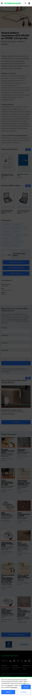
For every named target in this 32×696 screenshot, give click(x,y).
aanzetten (14, 687)
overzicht (10, 685)
